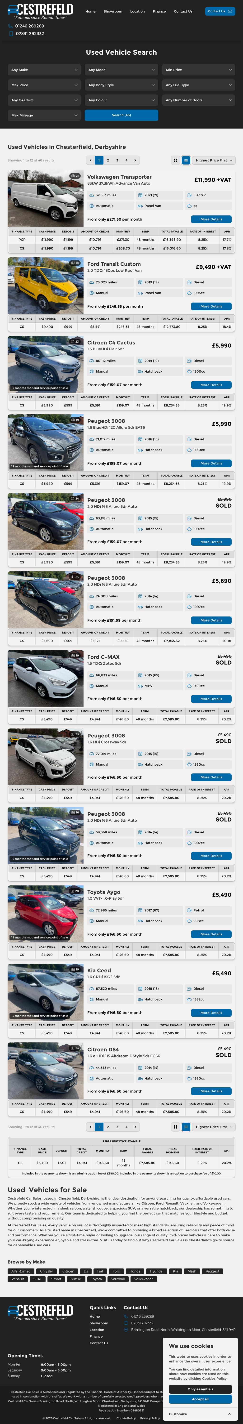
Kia (175, 1271)
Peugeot (212, 1271)
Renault (17, 1279)
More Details (211, 219)
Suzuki (76, 1279)
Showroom (99, 1323)
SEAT (37, 1279)
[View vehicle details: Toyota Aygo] (46, 913)
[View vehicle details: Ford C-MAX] (46, 678)
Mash (192, 1271)
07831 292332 (142, 1323)
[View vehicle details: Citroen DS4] (46, 1070)
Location (97, 1330)
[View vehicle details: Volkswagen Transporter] (46, 198)
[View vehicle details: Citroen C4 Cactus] (46, 364)
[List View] (186, 160)
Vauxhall (118, 1279)
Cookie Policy (126, 1418)
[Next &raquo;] (135, 160)
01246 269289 (142, 1316)
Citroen (68, 1271)
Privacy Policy (150, 1418)
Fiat (100, 1271)
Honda (135, 1271)
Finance (96, 1336)
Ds (86, 1271)
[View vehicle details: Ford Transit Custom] (46, 285)
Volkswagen (144, 1279)
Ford (116, 1271)
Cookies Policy (214, 1378)
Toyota (96, 1279)
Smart (56, 1279)
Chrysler (46, 1271)
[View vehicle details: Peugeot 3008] (46, 442)
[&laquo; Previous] (90, 160)
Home (95, 1316)
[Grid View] (175, 160)
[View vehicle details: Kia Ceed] (46, 992)
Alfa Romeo (21, 1271)
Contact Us (99, 1343)
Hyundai (157, 1271)
